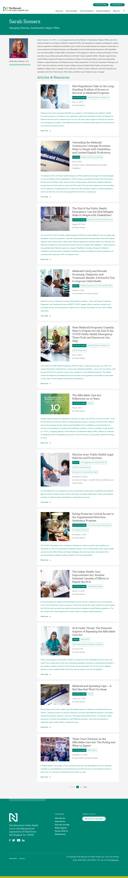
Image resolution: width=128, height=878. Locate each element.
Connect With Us (117, 5)
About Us (116, 11)
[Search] (123, 11)
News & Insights (71, 11)
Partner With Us (61, 831)
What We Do (60, 821)
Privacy (22, 858)
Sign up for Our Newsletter (94, 819)
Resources (59, 11)
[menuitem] (101, 4)
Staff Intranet (60, 834)
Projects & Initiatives (103, 11)
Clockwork (114, 860)
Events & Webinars (86, 11)
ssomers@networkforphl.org (19, 64)
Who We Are (60, 818)
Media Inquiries (61, 828)
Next (86, 787)
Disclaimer (13, 858)
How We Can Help (100, 5)
